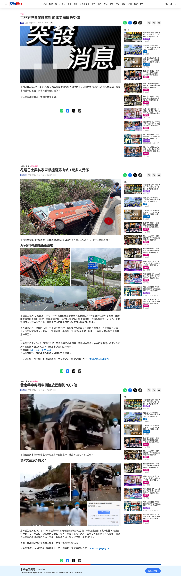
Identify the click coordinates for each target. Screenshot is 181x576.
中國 (27, 166)
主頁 (22, 14)
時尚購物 (147, 140)
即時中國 (34, 166)
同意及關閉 (152, 571)
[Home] (16, 4)
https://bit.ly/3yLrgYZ (99, 359)
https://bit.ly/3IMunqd (41, 350)
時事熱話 (147, 64)
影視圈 (146, 77)
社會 (145, 51)
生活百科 (147, 39)
